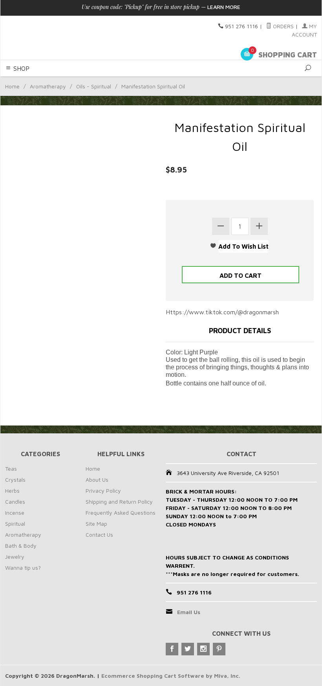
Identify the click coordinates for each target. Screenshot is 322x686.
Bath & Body (21, 545)
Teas (11, 468)
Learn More (223, 7)
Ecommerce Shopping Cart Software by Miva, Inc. (170, 675)
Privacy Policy (103, 490)
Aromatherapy (48, 86)
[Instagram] (203, 649)
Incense (14, 512)
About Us (97, 479)
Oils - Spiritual (93, 86)
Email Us (188, 612)
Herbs (12, 490)
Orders (282, 26)
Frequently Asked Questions (121, 512)
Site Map (96, 523)
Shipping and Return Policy (119, 501)
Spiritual (15, 523)
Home (12, 86)
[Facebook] (172, 649)
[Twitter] (187, 649)
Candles (15, 501)
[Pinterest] (219, 649)
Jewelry (14, 556)
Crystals (15, 479)
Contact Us (99, 534)
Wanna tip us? (23, 567)
